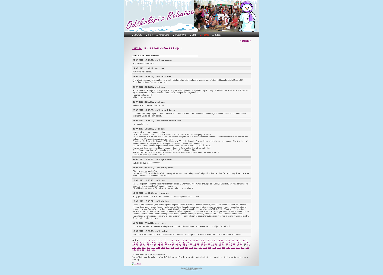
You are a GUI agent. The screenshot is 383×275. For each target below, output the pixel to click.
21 (204, 240)
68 (137, 245)
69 (141, 245)
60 (227, 243)
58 (220, 243)
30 (236, 240)
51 (194, 243)
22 (208, 240)
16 (186, 240)
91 (220, 245)
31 (240, 240)
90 (216, 245)
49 (187, 243)
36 (141, 243)
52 (198, 243)
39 (151, 243)
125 (134, 250)
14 (179, 240)
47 (180, 243)
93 (227, 245)
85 (198, 245)
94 (230, 245)
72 (151, 245)
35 (137, 243)
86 (202, 245)
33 (247, 240)
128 (148, 250)
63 (238, 243)
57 (216, 243)
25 (218, 240)
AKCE (194, 35)
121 (233, 247)
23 (211, 240)
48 (184, 243)
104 (153, 247)
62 (234, 243)
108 (172, 247)
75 (162, 245)
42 (162, 243)
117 (214, 247)
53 (202, 243)
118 (219, 247)
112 (191, 247)
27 (226, 240)
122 (238, 247)
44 (169, 243)
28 (229, 240)
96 (238, 245)
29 (233, 240)
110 (182, 247)
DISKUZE (205, 35)
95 (234, 245)
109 (177, 247)
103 (148, 247)
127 (144, 250)
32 (244, 240)
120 (228, 247)
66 (248, 243)
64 (241, 243)
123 (242, 247)
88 (209, 245)
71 (148, 245)
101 (139, 247)
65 (245, 243)
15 (182, 240)
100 (134, 247)
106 (163, 247)
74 (159, 245)
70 (144, 245)
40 (155, 243)
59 (223, 243)
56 (212, 243)
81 (184, 245)
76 (166, 245)
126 (139, 250)
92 (223, 245)
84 (194, 245)
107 (168, 247)
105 (158, 247)
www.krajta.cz (194, 269)
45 (173, 243)
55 (209, 243)
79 (176, 245)
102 (144, 247)
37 (144, 243)
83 (191, 245)
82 (187, 245)
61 (230, 243)
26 (222, 240)
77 (169, 245)
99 (248, 245)
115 (205, 247)
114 (200, 247)
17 (190, 240)
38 (148, 243)
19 (197, 240)
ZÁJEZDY (218, 35)
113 (195, 247)
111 (186, 247)
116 (209, 247)
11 (168, 240)
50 (191, 243)
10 (165, 240)
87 (205, 245)
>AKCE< (137, 48)
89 (212, 245)
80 (180, 245)
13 (175, 240)
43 (166, 243)
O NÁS (150, 35)
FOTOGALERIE (164, 35)
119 (223, 247)
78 (173, 245)
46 (176, 243)
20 (200, 240)
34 (133, 243)
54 (205, 243)
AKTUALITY (138, 35)
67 (133, 245)
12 (172, 240)
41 (159, 243)
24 (215, 240)
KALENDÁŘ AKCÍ (180, 35)
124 (247, 247)
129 (153, 250)
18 (193, 240)
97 (241, 245)
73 (155, 245)
